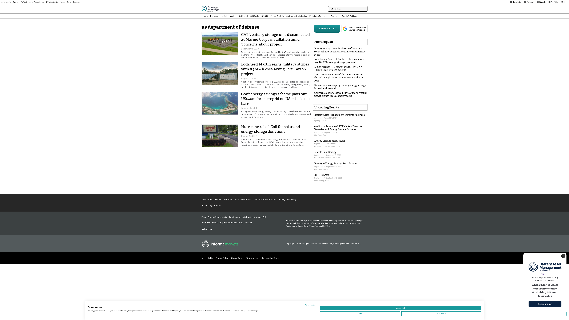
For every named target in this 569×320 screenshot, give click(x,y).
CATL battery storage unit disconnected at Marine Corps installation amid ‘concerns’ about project (275, 39)
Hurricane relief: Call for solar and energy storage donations (270, 129)
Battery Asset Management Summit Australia (339, 114)
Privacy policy (310, 305)
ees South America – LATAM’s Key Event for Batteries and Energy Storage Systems (338, 128)
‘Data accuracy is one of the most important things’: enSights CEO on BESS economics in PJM (339, 77)
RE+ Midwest (321, 174)
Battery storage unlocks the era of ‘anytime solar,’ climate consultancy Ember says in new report (339, 51)
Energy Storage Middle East (329, 140)
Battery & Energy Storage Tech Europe (335, 163)
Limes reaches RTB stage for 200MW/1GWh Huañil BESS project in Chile (338, 68)
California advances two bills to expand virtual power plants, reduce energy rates (340, 94)
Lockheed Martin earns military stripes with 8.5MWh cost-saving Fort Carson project (275, 69)
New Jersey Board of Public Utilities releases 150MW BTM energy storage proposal (339, 61)
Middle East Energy (325, 152)
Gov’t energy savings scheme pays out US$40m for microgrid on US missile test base (276, 99)
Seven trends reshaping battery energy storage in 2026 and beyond (340, 87)
